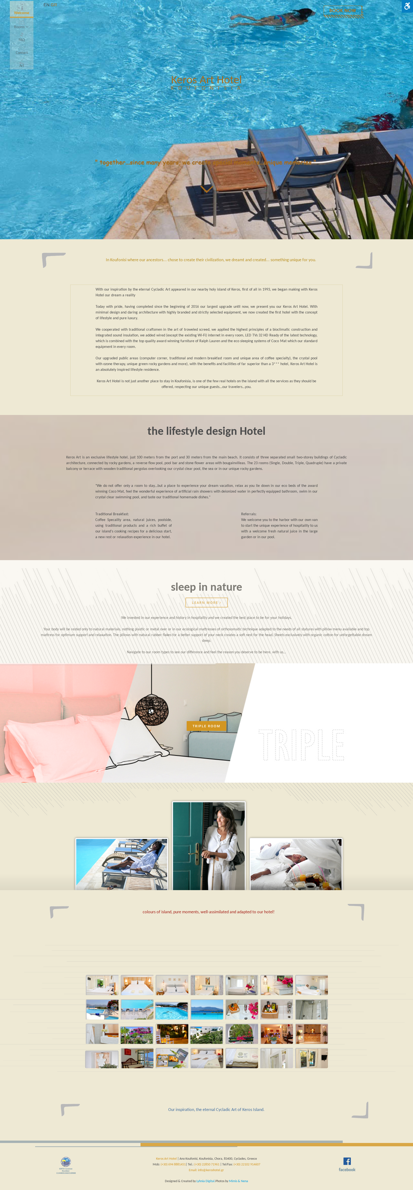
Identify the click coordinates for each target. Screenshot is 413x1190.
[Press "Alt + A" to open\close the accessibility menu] (407, 6)
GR (54, 5)
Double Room (206, 726)
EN (46, 5)
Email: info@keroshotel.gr (206, 1170)
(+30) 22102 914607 (247, 1164)
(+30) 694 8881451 (173, 1164)
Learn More (206, 602)
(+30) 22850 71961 (206, 1164)
